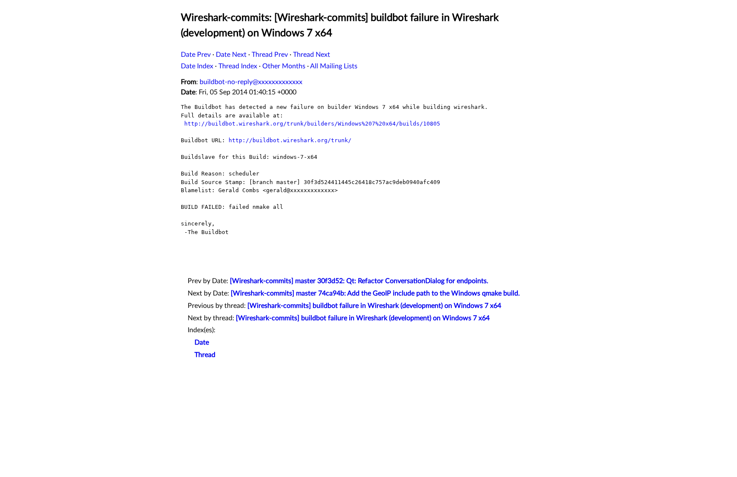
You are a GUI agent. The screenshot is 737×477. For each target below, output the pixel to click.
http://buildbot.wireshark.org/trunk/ (290, 140)
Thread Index (237, 66)
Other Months (283, 66)
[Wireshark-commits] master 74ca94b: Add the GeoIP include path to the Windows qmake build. (375, 293)
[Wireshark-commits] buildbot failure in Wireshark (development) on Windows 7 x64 (374, 305)
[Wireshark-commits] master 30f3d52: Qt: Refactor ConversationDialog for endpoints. (359, 281)
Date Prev (196, 54)
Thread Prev (270, 54)
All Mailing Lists (333, 66)
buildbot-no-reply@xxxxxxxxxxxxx (251, 82)
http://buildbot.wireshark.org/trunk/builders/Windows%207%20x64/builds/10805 (312, 123)
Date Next (231, 54)
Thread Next (311, 54)
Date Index (197, 66)
